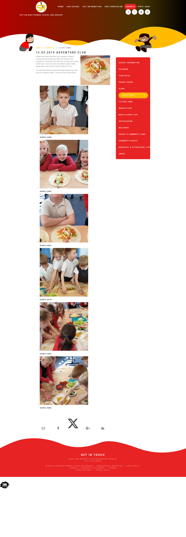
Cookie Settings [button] (84, 470)
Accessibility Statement (93, 468)
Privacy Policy (103, 470)
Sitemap (112, 468)
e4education (117, 466)
